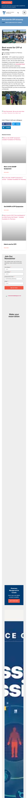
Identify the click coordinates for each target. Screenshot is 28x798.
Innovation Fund (20, 64)
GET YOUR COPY (14, 600)
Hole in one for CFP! (10, 244)
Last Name (7, 272)
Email (6, 281)
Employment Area (9, 276)
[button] (18, 13)
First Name (7, 267)
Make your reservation (14, 315)
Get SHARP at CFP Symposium (13, 206)
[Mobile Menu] (24, 12)
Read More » (6, 172)
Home (3, 22)
